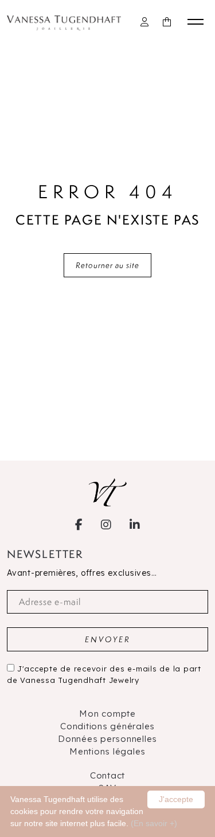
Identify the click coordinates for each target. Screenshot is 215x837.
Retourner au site (107, 265)
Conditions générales (107, 726)
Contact (107, 775)
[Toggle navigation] (197, 21)
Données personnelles (107, 738)
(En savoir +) (154, 823)
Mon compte (107, 713)
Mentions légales (107, 751)
